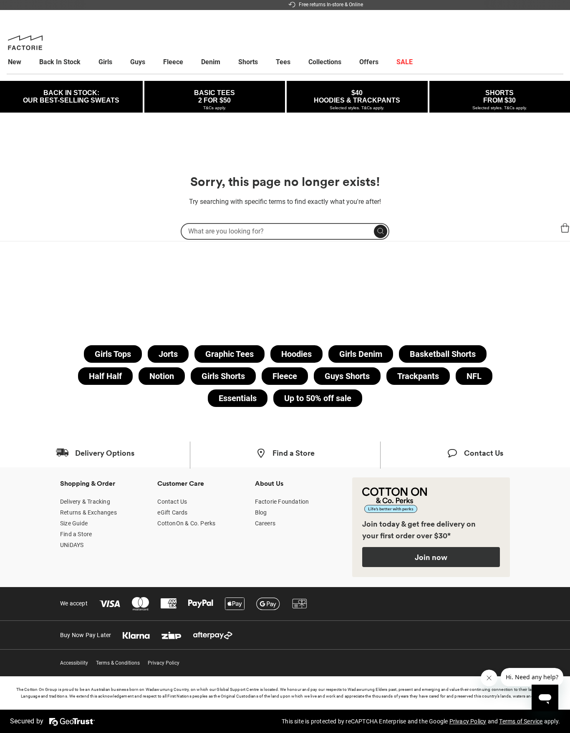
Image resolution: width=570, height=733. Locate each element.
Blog (261, 512)
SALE (404, 62)
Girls (105, 62)
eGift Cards (172, 512)
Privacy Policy (163, 663)
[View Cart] (565, 229)
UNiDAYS (71, 545)
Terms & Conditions (118, 663)
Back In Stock (60, 62)
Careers (265, 523)
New (14, 62)
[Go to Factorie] (16, 235)
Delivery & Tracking (85, 501)
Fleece (173, 62)
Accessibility (74, 663)
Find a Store (76, 534)
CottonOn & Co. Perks (186, 523)
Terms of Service (520, 721)
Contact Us (172, 501)
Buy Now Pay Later (85, 635)
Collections (324, 62)
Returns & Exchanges (88, 512)
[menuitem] (22, 62)
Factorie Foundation (282, 501)
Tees (283, 62)
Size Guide (74, 523)
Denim (210, 62)
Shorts (248, 62)
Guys (137, 62)
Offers (368, 62)
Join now (431, 557)
